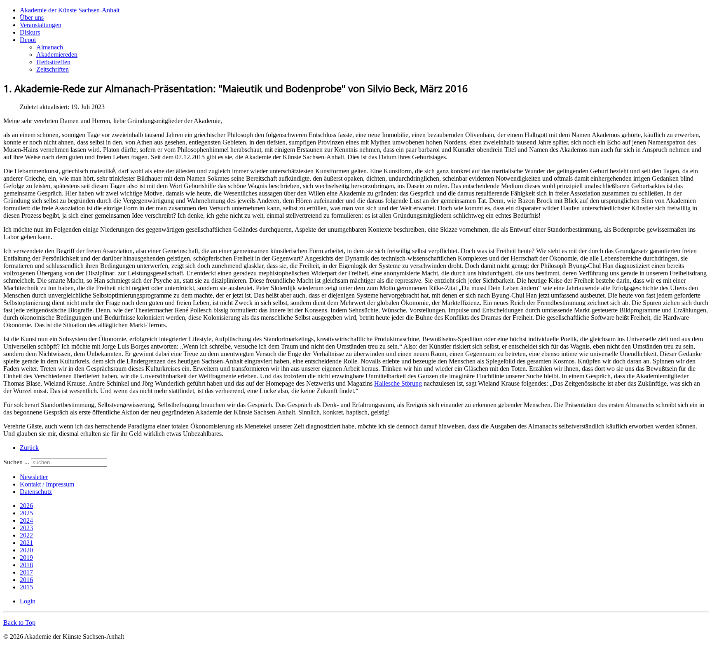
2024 (26, 520)
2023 (26, 527)
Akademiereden (56, 54)
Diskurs (30, 32)
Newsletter (34, 476)
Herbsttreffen (53, 61)
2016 (26, 579)
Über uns (32, 17)
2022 (26, 535)
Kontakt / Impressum (47, 484)
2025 (26, 513)
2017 (26, 572)
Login (27, 601)
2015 (26, 587)
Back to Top (19, 622)
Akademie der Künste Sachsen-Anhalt (69, 10)
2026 (26, 505)
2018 (26, 564)
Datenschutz (36, 491)
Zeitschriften (52, 69)
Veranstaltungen (40, 24)
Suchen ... (16, 461)
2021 (26, 542)
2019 (26, 557)
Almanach (49, 47)
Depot (28, 39)
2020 (26, 550)
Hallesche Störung (398, 383)
